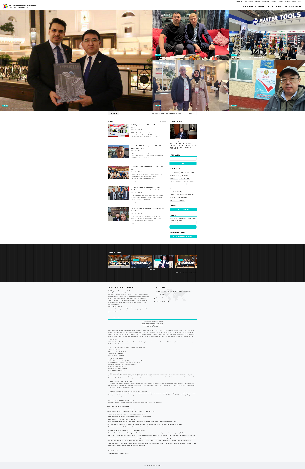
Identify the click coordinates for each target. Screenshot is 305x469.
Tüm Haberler (162, 121)
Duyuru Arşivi (266, 1)
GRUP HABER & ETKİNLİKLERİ (275, 6)
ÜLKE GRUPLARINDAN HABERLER (293, 6)
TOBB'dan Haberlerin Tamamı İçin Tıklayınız (185, 272)
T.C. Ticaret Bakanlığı (175, 191)
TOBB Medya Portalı (184, 178)
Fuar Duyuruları (185, 175)
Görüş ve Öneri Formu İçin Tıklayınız (183, 236)
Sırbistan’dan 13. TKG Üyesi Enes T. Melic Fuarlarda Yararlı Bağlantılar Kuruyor (176, 108)
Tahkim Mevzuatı (191, 184)
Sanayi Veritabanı (174, 175)
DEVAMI (133, 140)
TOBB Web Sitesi (174, 172)
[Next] (195, 261)
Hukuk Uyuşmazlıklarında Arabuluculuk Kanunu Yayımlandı (168, 113)
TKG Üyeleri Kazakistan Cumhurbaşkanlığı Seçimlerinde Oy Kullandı (250, 108)
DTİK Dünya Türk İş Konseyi (177, 200)
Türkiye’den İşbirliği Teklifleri (188, 172)
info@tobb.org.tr (119, 355)
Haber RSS (280, 1)
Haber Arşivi (258, 1)
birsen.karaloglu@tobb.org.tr (163, 301)
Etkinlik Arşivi (273, 1)
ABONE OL (183, 227)
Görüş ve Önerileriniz (248, 1)
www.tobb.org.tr (119, 353)
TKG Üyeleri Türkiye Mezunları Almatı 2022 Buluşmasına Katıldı (17, 108)
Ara (183, 163)
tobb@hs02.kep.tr (181, 433)
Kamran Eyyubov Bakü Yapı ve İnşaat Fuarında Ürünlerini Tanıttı (248, 57)
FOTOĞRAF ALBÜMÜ (260, 6)
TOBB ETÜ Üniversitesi (175, 181)
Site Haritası (288, 1)
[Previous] (110, 261)
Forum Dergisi (173, 178)
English (299, 1)
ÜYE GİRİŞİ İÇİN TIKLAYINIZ (183, 209)
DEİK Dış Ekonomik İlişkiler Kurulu (178, 197)
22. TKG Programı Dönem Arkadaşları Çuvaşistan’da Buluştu (171, 57)
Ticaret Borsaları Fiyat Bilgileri (177, 184)
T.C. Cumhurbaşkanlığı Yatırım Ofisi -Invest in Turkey (181, 187)
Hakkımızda (239, 1)
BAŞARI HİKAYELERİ (247, 6)
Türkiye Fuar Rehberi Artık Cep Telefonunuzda (134, 113)
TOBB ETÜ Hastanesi (189, 181)
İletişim (294, 1)
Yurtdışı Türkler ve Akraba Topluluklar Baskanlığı (182, 194)
